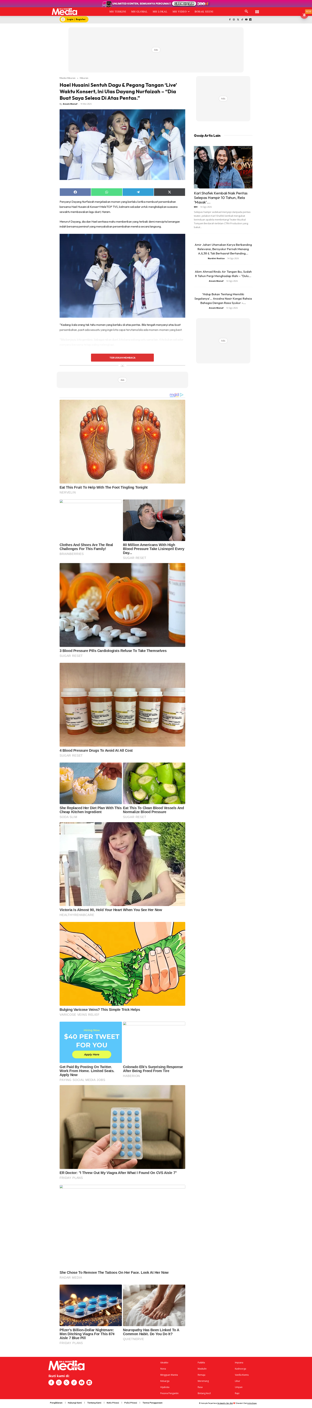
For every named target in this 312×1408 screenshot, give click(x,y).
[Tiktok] (242, 20)
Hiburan (84, 77)
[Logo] (64, 11)
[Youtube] (246, 20)
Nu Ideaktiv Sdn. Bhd (225, 1403)
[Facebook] (230, 20)
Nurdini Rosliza (216, 258)
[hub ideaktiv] (257, 10)
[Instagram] (234, 20)
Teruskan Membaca (122, 357)
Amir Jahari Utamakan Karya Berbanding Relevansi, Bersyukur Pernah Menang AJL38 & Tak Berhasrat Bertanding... (223, 249)
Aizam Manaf (70, 103)
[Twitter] (238, 20)
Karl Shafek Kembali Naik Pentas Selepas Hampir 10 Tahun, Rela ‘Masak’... (221, 197)
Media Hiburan (67, 77)
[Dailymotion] (250, 20)
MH (196, 206)
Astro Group (252, 1403)
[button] (246, 11)
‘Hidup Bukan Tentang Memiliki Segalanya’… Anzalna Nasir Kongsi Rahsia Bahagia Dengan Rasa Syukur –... (223, 298)
